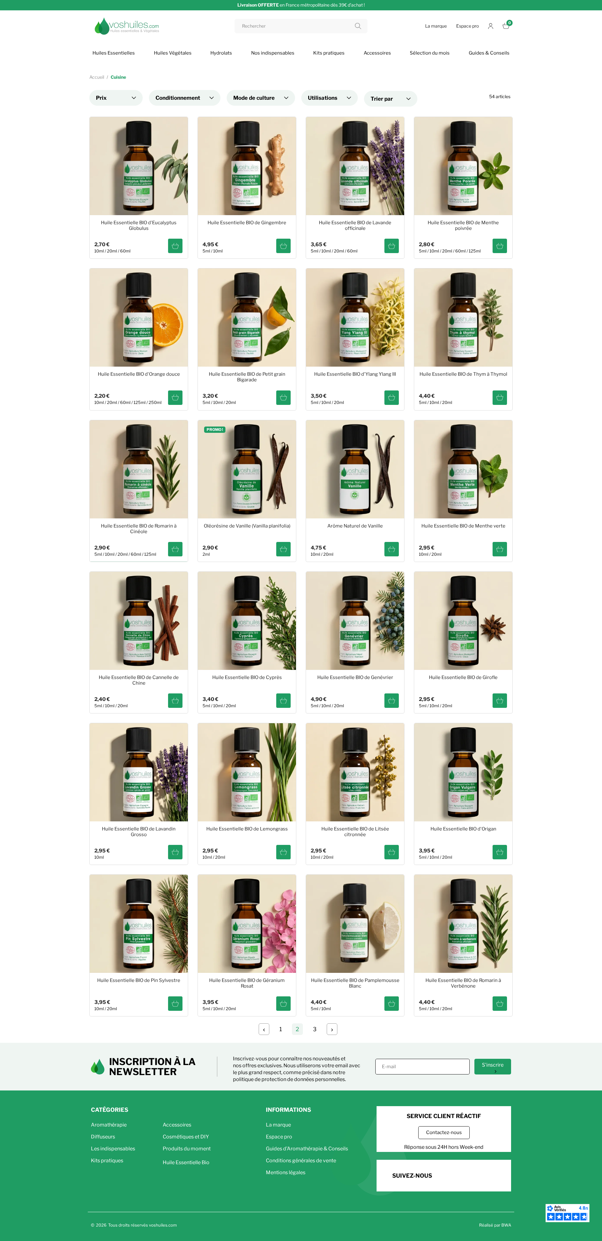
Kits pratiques (107, 1161)
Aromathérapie (109, 1125)
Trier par (382, 99)
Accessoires (177, 1125)
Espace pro (467, 26)
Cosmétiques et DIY (186, 1137)
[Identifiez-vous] (490, 26)
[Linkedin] (481, 1174)
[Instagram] (464, 1174)
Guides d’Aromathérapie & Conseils (307, 1149)
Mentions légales (285, 1172)
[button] (444, 1132)
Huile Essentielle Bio (186, 1162)
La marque (436, 26)
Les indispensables (113, 1149)
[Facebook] (446, 1174)
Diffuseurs (103, 1137)
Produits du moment (187, 1149)
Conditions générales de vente (301, 1161)
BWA (506, 1225)
